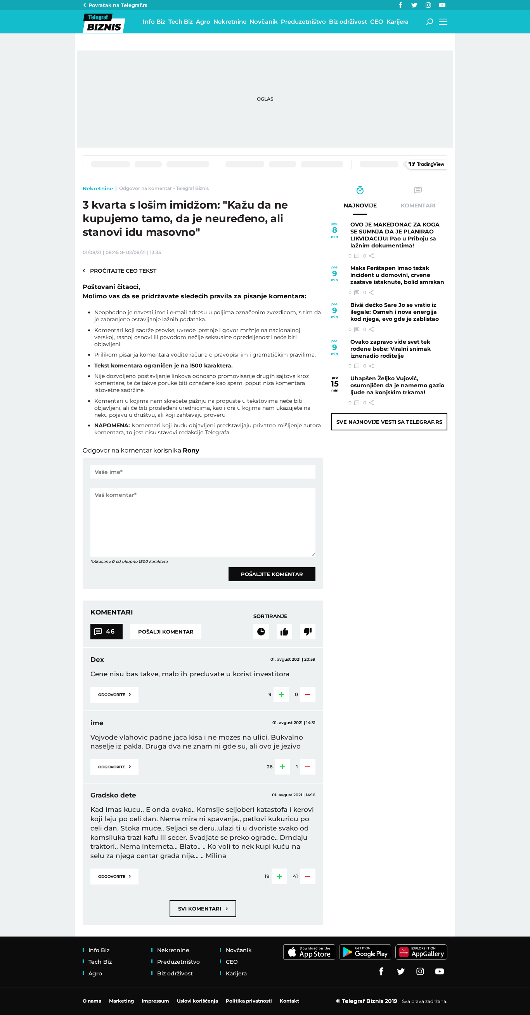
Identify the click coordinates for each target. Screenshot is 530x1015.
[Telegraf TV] (442, 5)
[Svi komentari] (261, 631)
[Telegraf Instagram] (428, 5)
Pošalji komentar (166, 631)
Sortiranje (270, 616)
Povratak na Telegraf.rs (117, 5)
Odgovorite (114, 694)
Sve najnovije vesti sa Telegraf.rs (389, 422)
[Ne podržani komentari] (307, 631)
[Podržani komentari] (284, 631)
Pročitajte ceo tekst (119, 270)
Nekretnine (98, 188)
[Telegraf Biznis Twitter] (414, 5)
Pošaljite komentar (272, 574)
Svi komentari (203, 908)
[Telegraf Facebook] (400, 5)
